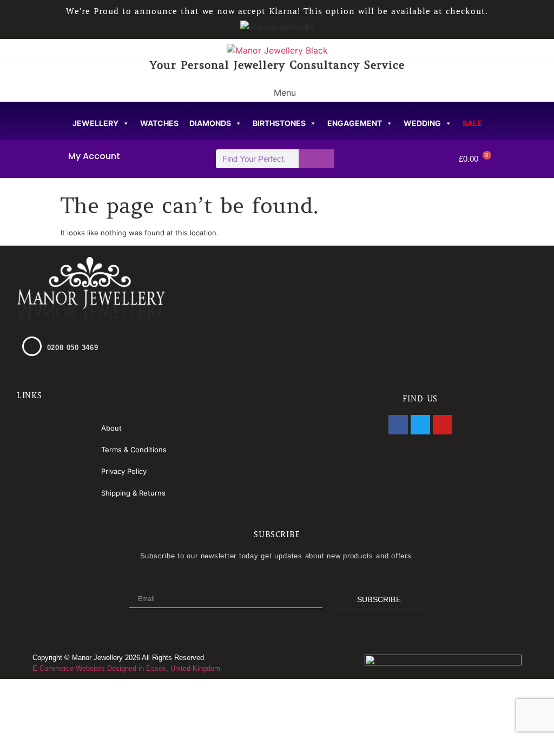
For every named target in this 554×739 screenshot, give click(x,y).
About (111, 428)
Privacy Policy (124, 471)
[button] (277, 92)
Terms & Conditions (134, 449)
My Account (94, 156)
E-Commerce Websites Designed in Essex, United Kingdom (126, 668)
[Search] (317, 158)
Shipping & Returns (133, 493)
